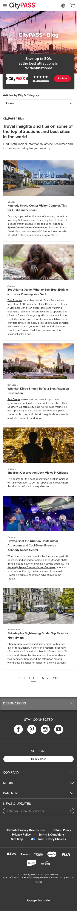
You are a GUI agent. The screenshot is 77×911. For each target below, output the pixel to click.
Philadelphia (15, 644)
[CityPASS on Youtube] (58, 729)
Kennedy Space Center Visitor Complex (31, 567)
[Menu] (4, 5)
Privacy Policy (21, 834)
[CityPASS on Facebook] (18, 729)
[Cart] (72, 5)
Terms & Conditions (52, 834)
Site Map (17, 839)
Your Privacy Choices (52, 839)
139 (55, 678)
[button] (38, 703)
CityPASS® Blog (13, 118)
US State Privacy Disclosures (25, 830)
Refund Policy (62, 830)
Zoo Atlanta (14, 300)
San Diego (13, 399)
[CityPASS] (22, 6)
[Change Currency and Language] (63, 5)
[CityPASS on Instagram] (45, 729)
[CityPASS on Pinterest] (31, 729)
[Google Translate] (38, 900)
